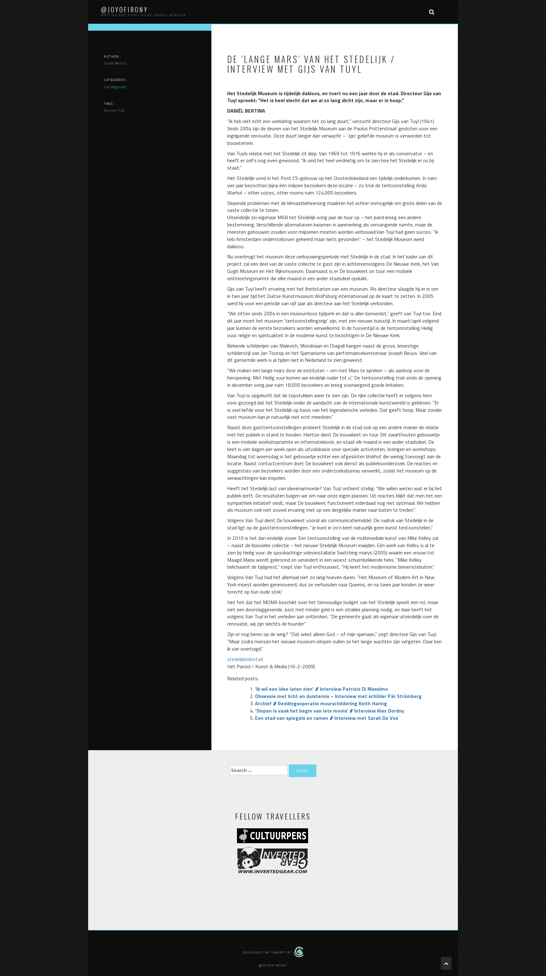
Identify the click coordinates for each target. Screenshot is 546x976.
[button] (432, 12)
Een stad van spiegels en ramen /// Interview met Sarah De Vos (326, 718)
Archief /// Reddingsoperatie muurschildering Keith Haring (321, 703)
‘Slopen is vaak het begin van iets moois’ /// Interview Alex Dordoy (329, 710)
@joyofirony (124, 9)
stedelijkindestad (245, 659)
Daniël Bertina (115, 63)
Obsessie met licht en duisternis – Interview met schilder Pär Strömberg (338, 696)
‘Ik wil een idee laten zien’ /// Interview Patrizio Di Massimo (321, 689)
